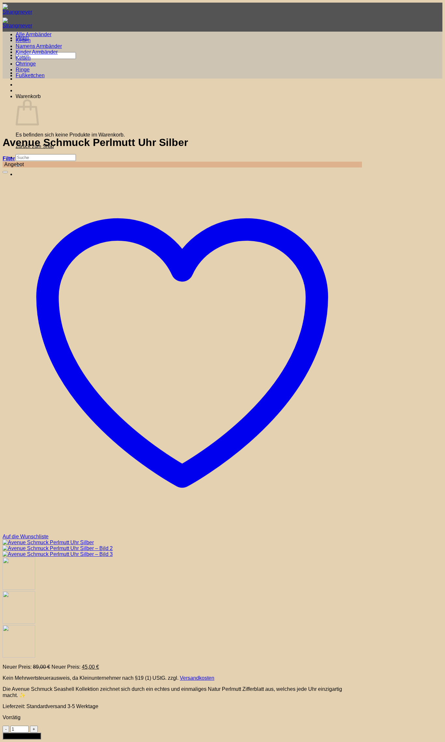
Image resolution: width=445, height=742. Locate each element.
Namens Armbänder (39, 46)
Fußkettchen (30, 75)
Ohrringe (26, 63)
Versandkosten (197, 678)
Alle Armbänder (33, 34)
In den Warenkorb (21, 736)
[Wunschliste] (5, 172)
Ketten (23, 40)
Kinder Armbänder (37, 52)
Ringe (23, 69)
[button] (9, 158)
